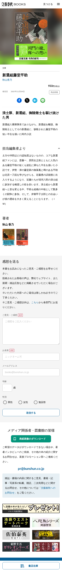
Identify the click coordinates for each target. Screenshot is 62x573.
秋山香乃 (7, 80)
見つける (48, 4)
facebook (19, 100)
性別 (4, 397)
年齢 (4, 381)
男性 (10, 402)
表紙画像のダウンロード (32, 439)
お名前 (5, 350)
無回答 (42, 402)
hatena (35, 100)
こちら (35, 302)
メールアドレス (9, 366)
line (42, 100)
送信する (31, 413)
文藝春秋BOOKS (13, 4)
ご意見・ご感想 (9, 315)
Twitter (27, 100)
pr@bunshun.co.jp (31, 468)
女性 (25, 402)
